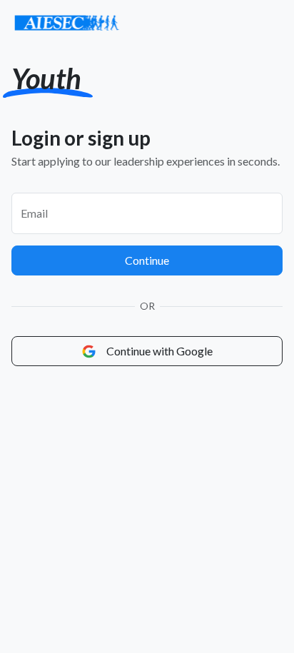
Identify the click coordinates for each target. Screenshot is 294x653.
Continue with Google (158, 351)
